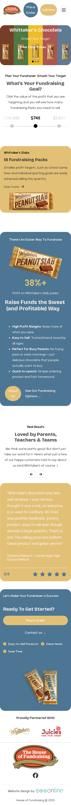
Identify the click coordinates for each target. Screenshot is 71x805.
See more (11, 187)
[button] (12, 123)
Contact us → (35, 633)
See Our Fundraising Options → (40, 393)
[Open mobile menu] (64, 10)
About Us (13, 393)
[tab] (33, 61)
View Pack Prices (33, 47)
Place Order (31, 10)
